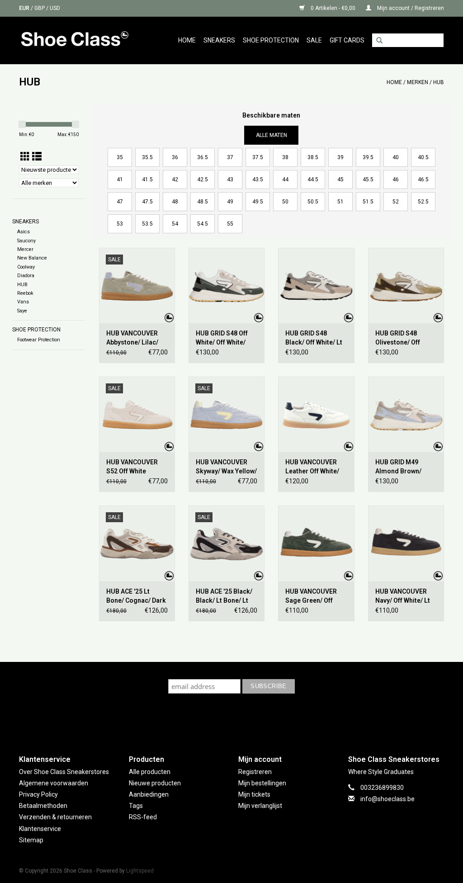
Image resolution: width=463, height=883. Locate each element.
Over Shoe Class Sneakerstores (64, 771)
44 (285, 179)
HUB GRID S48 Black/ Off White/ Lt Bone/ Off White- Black (313, 338)
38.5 (312, 157)
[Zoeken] (379, 40)
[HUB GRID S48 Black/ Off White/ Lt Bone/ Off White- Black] (316, 285)
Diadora (25, 276)
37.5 (257, 157)
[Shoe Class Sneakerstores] (81, 40)
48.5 (202, 201)
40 (395, 157)
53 (120, 224)
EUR (25, 8)
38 (285, 157)
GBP (40, 8)
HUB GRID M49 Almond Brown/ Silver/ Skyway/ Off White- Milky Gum (403, 467)
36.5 (202, 157)
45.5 (368, 179)
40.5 (423, 157)
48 (175, 201)
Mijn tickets (254, 794)
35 (120, 157)
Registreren (255, 771)
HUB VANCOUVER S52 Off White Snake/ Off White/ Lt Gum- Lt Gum (135, 467)
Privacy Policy (38, 794)
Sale (314, 40)
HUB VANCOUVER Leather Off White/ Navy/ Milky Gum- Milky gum (312, 467)
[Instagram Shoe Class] (239, 719)
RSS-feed (143, 817)
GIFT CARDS (347, 40)
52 (395, 201)
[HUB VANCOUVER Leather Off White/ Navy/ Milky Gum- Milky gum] (316, 414)
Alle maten (271, 135)
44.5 (312, 179)
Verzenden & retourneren (55, 817)
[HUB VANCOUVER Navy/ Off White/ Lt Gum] (406, 543)
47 (120, 201)
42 (175, 179)
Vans (23, 302)
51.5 (368, 201)
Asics (23, 232)
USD (55, 8)
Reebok (25, 293)
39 (340, 157)
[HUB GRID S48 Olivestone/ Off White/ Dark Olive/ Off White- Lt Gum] (406, 285)
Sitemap (31, 840)
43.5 (257, 179)
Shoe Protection (271, 40)
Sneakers (219, 40)
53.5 (147, 224)
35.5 (147, 157)
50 (285, 201)
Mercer (25, 249)
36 (175, 157)
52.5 (423, 201)
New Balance (32, 258)
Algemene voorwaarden (53, 783)
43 (230, 179)
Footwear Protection (38, 340)
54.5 (202, 224)
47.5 (147, 201)
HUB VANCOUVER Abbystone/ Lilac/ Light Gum (132, 338)
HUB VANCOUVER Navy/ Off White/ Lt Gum (402, 596)
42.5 (202, 179)
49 (230, 201)
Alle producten (149, 771)
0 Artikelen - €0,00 (333, 8)
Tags (136, 805)
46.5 (423, 179)
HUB (438, 82)
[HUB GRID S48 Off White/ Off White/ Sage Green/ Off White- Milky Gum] (227, 285)
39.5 (368, 157)
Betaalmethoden (43, 805)
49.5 (257, 201)
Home (187, 40)
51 (340, 201)
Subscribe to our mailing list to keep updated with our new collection (232, 670)
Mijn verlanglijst (260, 805)
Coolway (26, 267)
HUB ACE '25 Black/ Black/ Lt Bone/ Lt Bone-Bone (224, 596)
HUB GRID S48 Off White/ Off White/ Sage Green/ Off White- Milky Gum (222, 338)
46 (395, 179)
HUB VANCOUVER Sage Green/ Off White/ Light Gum (311, 596)
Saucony (26, 241)
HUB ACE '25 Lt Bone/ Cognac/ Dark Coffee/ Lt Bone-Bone (136, 596)
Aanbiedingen (149, 794)
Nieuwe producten (155, 783)
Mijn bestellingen (262, 783)
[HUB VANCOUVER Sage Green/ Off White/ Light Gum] (316, 543)
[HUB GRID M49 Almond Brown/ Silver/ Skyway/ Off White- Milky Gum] (406, 414)
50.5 (312, 201)
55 (230, 224)
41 (120, 179)
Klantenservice (40, 828)
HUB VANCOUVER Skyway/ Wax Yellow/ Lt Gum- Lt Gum (226, 467)
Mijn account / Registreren (410, 8)
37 (230, 157)
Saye (22, 311)
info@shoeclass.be (387, 799)
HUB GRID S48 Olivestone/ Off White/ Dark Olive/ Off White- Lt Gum (401, 338)
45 (340, 179)
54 (175, 224)
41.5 (147, 179)
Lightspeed (140, 871)
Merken (417, 82)
